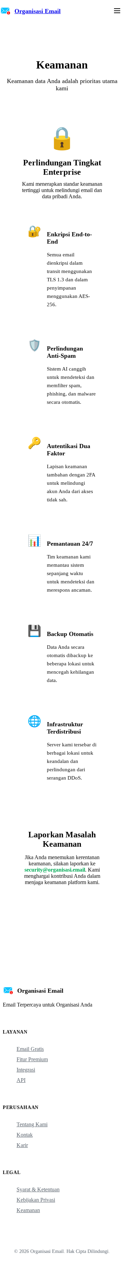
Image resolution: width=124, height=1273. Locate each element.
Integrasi (26, 1070)
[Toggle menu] (117, 11)
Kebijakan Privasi (36, 1200)
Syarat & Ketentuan (38, 1189)
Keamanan (28, 1210)
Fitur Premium (32, 1059)
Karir (22, 1145)
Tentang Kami (32, 1124)
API (21, 1080)
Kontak (25, 1135)
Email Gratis (30, 1049)
